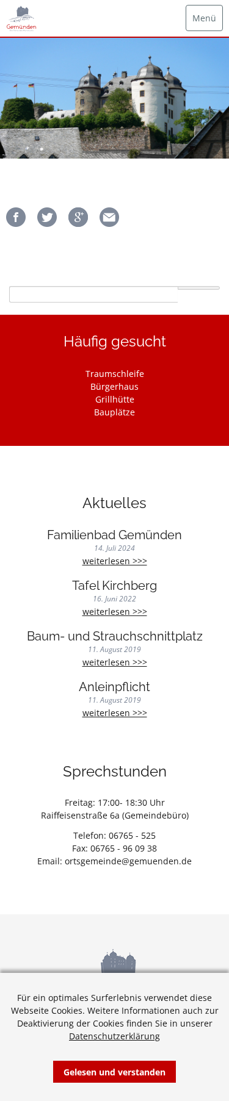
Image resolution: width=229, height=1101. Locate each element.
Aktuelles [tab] (114, 503)
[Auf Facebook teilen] (16, 223)
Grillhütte (114, 399)
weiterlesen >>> (139, 560)
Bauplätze (114, 412)
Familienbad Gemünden (114, 535)
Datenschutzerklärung (114, 1036)
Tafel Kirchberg (114, 585)
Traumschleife (114, 373)
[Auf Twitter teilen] (47, 223)
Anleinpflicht (114, 687)
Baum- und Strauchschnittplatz (115, 636)
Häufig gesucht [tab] (115, 341)
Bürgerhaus (114, 386)
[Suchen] (199, 288)
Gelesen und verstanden (114, 1072)
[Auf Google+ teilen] (78, 223)
